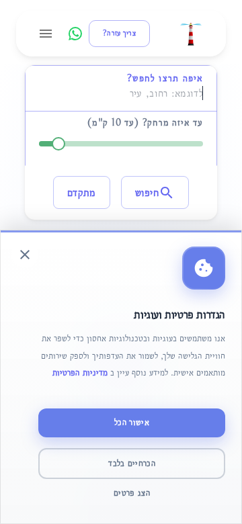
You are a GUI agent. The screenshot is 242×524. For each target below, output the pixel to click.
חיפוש (147, 192)
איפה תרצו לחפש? (165, 78)
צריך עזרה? (119, 33)
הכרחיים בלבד (131, 463)
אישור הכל (131, 422)
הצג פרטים (132, 492)
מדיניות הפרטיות (80, 372)
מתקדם (81, 192)
